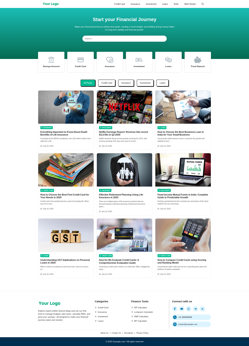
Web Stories (190, 4)
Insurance (135, 4)
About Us (104, 333)
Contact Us (116, 333)
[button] (203, 4)
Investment (151, 4)
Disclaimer (128, 333)
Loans (165, 4)
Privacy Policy (142, 333)
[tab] (88, 83)
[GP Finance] (50, 4)
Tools (176, 4)
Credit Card (119, 4)
